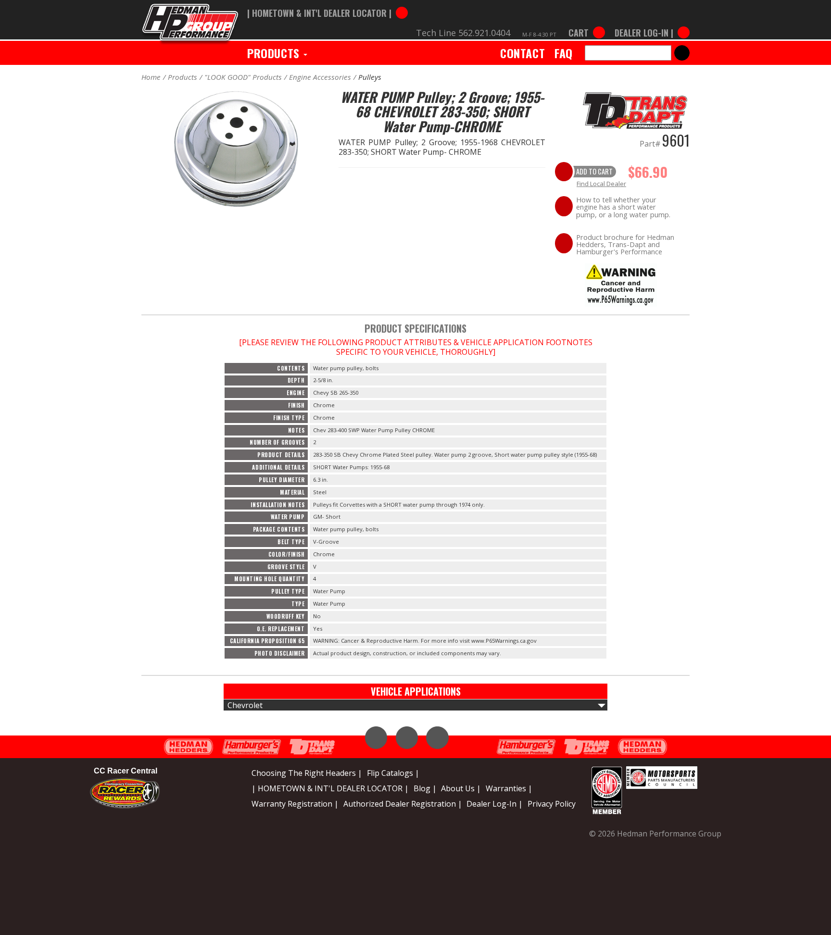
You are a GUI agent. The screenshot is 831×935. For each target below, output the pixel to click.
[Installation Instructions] (621, 284)
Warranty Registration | (295, 803)
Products (274, 53)
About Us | (461, 788)
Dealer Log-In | (494, 803)
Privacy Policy (552, 803)
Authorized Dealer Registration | (402, 803)
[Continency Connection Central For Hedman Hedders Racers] (125, 792)
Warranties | (509, 788)
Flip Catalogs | (393, 773)
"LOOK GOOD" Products (243, 77)
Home (151, 77)
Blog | (425, 788)
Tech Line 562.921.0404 (463, 32)
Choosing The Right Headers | (307, 773)
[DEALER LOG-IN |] (650, 23)
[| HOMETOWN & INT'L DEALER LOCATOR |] (327, 3)
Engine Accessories (320, 77)
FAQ (563, 53)
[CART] (587, 23)
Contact (522, 53)
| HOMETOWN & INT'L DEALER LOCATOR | (330, 788)
